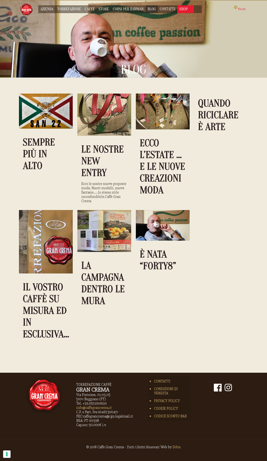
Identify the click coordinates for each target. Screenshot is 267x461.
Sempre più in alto (39, 154)
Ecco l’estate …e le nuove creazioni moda (162, 166)
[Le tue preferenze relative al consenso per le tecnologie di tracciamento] (7, 454)
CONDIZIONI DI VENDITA (166, 391)
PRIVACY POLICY (167, 401)
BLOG (152, 9)
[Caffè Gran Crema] (26, 9)
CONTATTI (167, 9)
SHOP (183, 9)
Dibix (176, 447)
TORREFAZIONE (69, 9)
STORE (104, 9)
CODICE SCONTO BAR (170, 416)
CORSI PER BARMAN (128, 9)
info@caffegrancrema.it (94, 407)
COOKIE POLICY (166, 408)
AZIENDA (46, 9)
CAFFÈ (90, 9)
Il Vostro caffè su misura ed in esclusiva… (46, 310)
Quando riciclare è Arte (218, 115)
